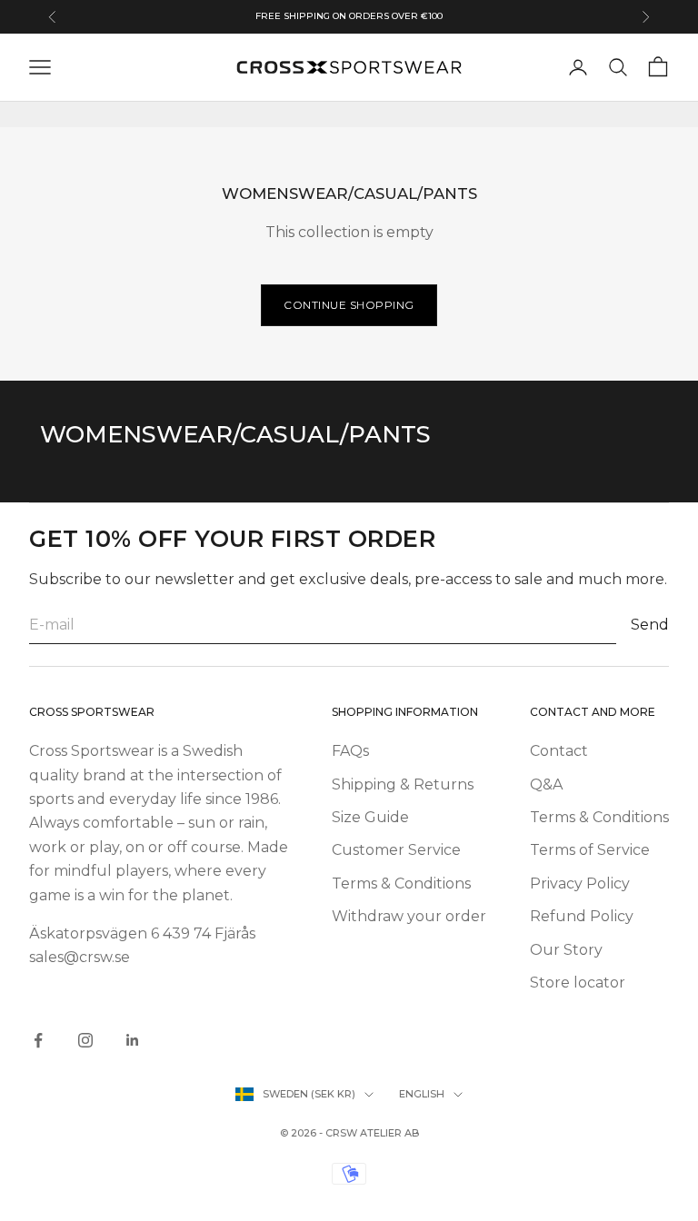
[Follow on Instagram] (85, 1040)
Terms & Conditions (401, 883)
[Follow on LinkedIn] (133, 1040)
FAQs (350, 750)
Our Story (566, 949)
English (421, 1093)
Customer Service (396, 850)
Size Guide (370, 817)
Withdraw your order (409, 916)
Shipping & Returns (403, 784)
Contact (559, 750)
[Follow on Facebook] (38, 1040)
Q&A (546, 784)
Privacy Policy (580, 883)
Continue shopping (349, 305)
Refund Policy (581, 916)
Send (650, 624)
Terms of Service (590, 850)
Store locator (577, 982)
